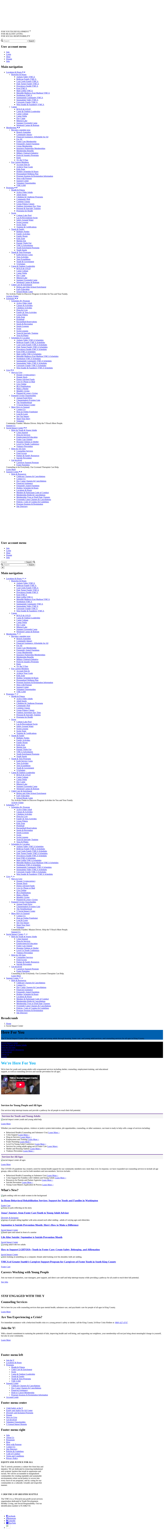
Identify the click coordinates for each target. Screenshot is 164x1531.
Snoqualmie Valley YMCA (27, 100)
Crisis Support (22, 432)
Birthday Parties (22, 231)
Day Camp (20, 118)
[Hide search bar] (2, 567)
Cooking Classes (23, 201)
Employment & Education (27, 437)
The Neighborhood (24, 402)
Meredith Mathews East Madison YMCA (33, 93)
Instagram (12, 1518)
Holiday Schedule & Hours (27, 171)
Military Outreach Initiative (27, 153)
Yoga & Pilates (22, 335)
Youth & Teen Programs (21, 759)
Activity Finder (12, 296)
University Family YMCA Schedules (31, 365)
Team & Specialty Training (27, 333)
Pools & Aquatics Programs (27, 155)
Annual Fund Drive (24, 398)
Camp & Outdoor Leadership (28, 111)
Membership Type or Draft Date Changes (33, 497)
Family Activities (23, 234)
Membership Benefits (25, 151)
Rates (18, 158)
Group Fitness (22, 315)
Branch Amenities (23, 132)
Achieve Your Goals (24, 167)
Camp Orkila (21, 116)
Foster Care (5, 1205)
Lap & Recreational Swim (27, 218)
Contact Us (20, 409)
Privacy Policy (12, 1458)
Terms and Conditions (15, 1456)
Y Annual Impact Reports (16, 1424)
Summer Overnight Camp (26, 123)
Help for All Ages (18, 955)
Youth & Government (25, 261)
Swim (18, 328)
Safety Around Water (24, 220)
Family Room (22, 236)
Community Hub (23, 199)
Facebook (11, 1516)
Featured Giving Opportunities (23, 902)
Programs (10, 188)
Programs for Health (24, 211)
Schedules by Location (20, 844)
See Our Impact (22, 416)
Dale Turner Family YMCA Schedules (32, 347)
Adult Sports (21, 195)
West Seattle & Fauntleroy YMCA (30, 104)
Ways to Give (16, 879)
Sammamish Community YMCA (29, 97)
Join (7, 52)
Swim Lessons (22, 222)
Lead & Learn (22, 414)
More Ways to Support (20, 913)
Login (8, 54)
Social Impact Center (15, 428)
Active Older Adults (24, 192)
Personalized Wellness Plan (27, 174)
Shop (8, 57)
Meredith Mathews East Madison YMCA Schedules (37, 356)
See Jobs (4, 1282)
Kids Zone (20, 169)
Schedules (10, 298)
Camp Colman (22, 114)
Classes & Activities (24, 305)
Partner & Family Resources (27, 456)
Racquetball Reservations (26, 322)
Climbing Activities (24, 308)
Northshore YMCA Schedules (28, 359)
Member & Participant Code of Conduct (32, 492)
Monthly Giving (22, 391)
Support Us (10, 425)
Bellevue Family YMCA (26, 79)
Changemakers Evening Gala (28, 400)
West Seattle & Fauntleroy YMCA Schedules (34, 368)
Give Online (21, 384)
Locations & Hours (14, 72)
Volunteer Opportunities (26, 183)
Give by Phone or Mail (25, 382)
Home (8, 1023)
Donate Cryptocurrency (25, 375)
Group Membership (24, 146)
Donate (9, 59)
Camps (14, 613)
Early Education (22, 289)
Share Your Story (23, 419)
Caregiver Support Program (27, 462)
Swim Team (21, 225)
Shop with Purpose (24, 178)
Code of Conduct (13, 1454)
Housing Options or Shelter (27, 442)
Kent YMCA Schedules (26, 352)
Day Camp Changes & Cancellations (31, 481)
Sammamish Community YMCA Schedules (34, 361)
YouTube (12, 1523)
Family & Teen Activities (26, 312)
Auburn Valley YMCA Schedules (30, 340)
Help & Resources (18, 980)
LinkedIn (11, 1521)
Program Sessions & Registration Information (34, 176)
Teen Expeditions (23, 259)
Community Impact (24, 134)
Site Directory (22, 506)
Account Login (12, 1397)
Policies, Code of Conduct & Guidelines (32, 502)
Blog (8, 1442)
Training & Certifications (26, 227)
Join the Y (10, 1360)
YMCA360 (21, 185)
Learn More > (54, 1132)
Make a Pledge (22, 389)
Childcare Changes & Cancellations (30, 476)
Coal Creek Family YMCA (27, 81)
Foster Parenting (23, 465)
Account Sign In (23, 164)
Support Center (22, 181)
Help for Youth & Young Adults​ (14, 1045)
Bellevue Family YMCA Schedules (30, 342)
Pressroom (10, 1440)
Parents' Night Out (23, 243)
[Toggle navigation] (2, 39)
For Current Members (20, 669)
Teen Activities (22, 257)
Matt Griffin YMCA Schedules (28, 354)
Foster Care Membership (26, 141)
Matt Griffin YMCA (24, 91)
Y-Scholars (20, 264)
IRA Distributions (23, 386)
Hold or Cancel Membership (22, 1393)
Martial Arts (21, 241)
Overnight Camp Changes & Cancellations (33, 499)
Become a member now (20, 636)
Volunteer (20, 421)
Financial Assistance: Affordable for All (32, 137)
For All (19, 139)
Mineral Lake (21, 121)
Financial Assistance (24, 483)
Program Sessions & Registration (29, 504)
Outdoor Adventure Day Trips (28, 206)
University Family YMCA (27, 102)
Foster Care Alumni (24, 439)
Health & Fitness (18, 696)
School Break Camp (24, 292)
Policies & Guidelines (15, 1451)
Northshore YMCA (24, 95)
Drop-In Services (23, 435)
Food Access (21, 453)
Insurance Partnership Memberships (30, 148)
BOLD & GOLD (23, 109)
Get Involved (16, 966)
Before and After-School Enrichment (31, 287)
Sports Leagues (22, 326)
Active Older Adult (24, 303)
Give (8, 370)
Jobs (8, 61)
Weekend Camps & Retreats (27, 125)
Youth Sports (21, 250)
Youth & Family (17, 736)
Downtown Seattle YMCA (27, 86)
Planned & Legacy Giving (27, 393)
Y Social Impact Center (25, 405)
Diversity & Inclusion (9, 1218)
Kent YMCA (21, 88)
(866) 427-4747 (121, 1322)
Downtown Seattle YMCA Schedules (31, 349)
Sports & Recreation (24, 324)
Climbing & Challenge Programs (29, 197)
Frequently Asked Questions (27, 144)
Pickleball (20, 319)
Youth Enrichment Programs (27, 248)
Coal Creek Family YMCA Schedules (31, 345)
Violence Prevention (24, 446)
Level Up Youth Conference (27, 444)
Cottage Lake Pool (24, 215)
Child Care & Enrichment (21, 791)
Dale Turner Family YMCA (27, 84)
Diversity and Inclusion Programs (19, 1413)
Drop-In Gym (22, 310)
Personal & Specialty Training (28, 208)
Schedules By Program (20, 807)
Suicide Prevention (24, 458)
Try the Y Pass (22, 160)
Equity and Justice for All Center (19, 1410)
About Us (5, 1054)
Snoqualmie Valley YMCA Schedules (31, 363)
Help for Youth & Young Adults (24, 936)
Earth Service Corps (24, 255)
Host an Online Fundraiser (27, 412)
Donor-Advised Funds (25, 379)
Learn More (11, 469)
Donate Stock (21, 377)
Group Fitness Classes (25, 204)
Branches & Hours (18, 581)
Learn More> (52, 1146)
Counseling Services (24, 451)
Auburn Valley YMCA (25, 77)
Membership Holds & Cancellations (30, 495)
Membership (11, 128)
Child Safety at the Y (14, 1408)
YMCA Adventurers (24, 245)
